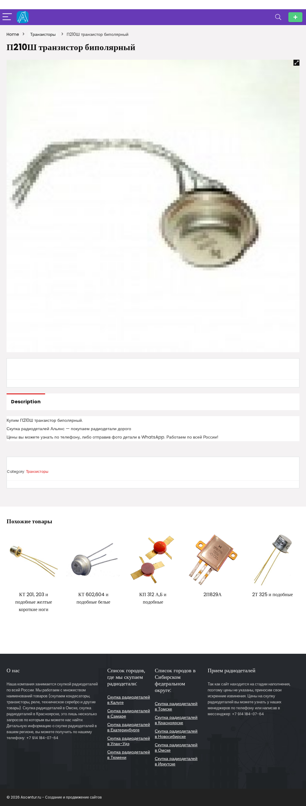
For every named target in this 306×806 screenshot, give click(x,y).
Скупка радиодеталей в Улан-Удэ (128, 741)
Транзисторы (43, 34)
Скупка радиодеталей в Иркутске (176, 761)
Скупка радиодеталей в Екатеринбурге (128, 727)
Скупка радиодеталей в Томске (176, 706)
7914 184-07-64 (295, 17)
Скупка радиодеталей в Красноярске (176, 720)
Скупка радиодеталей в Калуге (128, 699)
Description (26, 401)
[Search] (278, 17)
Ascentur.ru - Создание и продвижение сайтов (61, 797)
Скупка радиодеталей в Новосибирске (176, 733)
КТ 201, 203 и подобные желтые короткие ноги (33, 602)
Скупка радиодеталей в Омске (176, 747)
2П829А (213, 594)
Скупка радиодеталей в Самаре (128, 713)
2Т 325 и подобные (272, 594)
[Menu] (7, 17)
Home (13, 34)
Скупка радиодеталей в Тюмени (128, 754)
